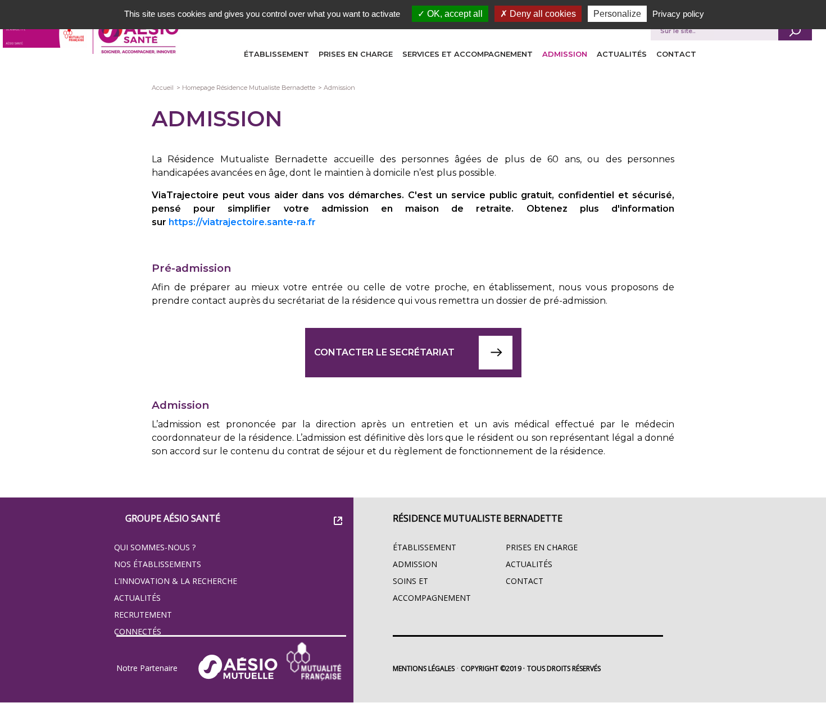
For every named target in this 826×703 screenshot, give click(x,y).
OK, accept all (454, 14)
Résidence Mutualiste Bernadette (477, 518)
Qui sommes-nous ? (155, 547)
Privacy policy (678, 14)
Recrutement (143, 614)
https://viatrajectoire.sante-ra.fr (242, 222)
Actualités (622, 53)
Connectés (137, 631)
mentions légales (424, 668)
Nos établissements (157, 564)
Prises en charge (356, 53)
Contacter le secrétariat (384, 352)
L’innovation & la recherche (175, 581)
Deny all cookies (541, 14)
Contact (676, 53)
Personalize (617, 14)
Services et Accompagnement (467, 53)
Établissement (276, 53)
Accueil (163, 88)
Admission (564, 53)
